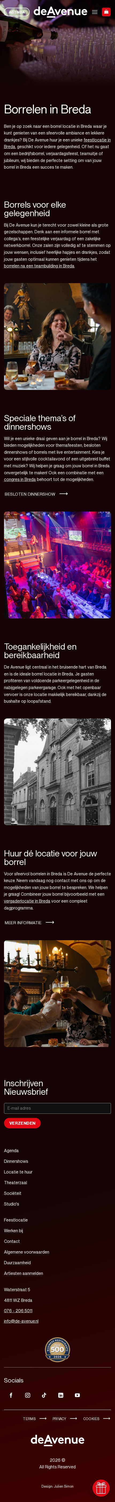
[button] (94, 11)
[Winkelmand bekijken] (106, 12)
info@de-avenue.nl (21, 1321)
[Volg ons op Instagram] (27, 1395)
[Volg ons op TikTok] (44, 1395)
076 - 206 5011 (18, 1310)
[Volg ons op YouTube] (77, 1395)
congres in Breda (20, 479)
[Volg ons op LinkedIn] (60, 1395)
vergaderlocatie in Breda (27, 901)
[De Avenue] (60, 12)
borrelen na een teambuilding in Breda (39, 265)
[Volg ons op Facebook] (11, 1395)
